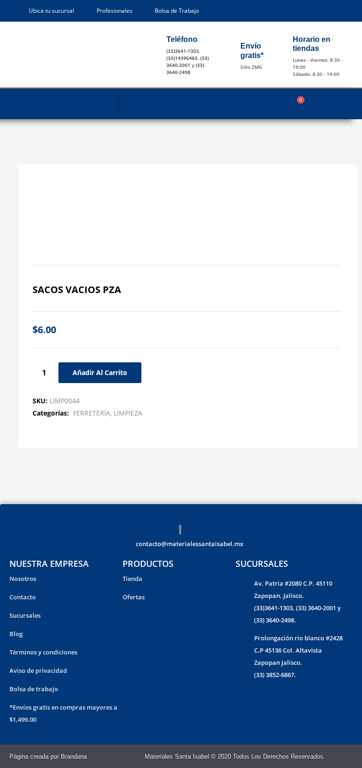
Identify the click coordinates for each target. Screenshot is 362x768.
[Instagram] (349, 756)
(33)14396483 (181, 58)
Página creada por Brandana (48, 756)
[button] (121, 104)
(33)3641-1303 (182, 51)
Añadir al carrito (100, 372)
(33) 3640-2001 (187, 61)
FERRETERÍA (91, 413)
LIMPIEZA (128, 413)
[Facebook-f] (336, 756)
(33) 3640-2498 (185, 68)
